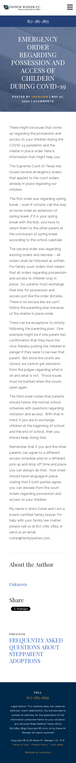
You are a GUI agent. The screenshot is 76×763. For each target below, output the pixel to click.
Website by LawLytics (38, 752)
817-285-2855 (38, 21)
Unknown (39, 96)
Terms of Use (20, 744)
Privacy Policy (39, 744)
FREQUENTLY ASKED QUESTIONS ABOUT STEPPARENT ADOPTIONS (36, 650)
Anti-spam (57, 744)
